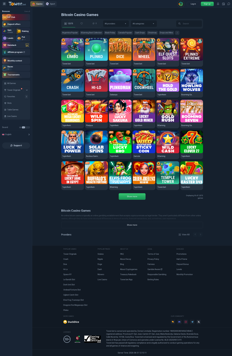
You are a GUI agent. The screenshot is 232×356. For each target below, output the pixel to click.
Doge (100, 264)
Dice (112, 60)
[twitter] (199, 322)
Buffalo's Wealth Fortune (96, 183)
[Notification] (218, 4)
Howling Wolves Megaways (191, 91)
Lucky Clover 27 (189, 152)
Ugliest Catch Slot (70, 295)
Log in (193, 4)
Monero (101, 274)
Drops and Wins (166, 33)
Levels (179, 269)
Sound (5, 127)
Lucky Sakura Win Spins (120, 122)
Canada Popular (125, 33)
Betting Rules (153, 279)
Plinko (89, 60)
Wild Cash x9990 (165, 152)
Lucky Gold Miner (142, 122)
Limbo (65, 60)
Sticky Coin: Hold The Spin (144, 152)
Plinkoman (115, 91)
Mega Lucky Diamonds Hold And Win (72, 122)
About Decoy (125, 259)
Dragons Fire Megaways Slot (75, 305)
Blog (122, 264)
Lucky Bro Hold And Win (120, 152)
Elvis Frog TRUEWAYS (120, 183)
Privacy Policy (153, 259)
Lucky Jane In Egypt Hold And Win (72, 183)
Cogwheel (139, 91)
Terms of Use (153, 254)
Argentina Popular (70, 33)
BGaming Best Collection (91, 33)
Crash (65, 91)
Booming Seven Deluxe (191, 122)
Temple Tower (164, 183)
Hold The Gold (164, 91)
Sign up (207, 4)
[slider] (24, 127)
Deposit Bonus (183, 264)
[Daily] (223, 4)
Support (18, 145)
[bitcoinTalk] (173, 322)
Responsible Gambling (157, 274)
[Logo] (19, 4)
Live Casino (102, 279)
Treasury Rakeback (128, 274)
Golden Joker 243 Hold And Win (144, 183)
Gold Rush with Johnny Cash (167, 122)
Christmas (152, 33)
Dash (100, 269)
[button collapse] (27, 90)
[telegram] (192, 322)
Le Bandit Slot (69, 279)
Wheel (137, 60)
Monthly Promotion (185, 274)
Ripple (100, 259)
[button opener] (4, 4)
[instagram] (186, 322)
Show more (132, 196)
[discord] (179, 322)
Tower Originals (70, 254)
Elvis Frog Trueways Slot (73, 300)
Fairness (151, 264)
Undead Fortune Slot (72, 290)
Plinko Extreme (189, 60)
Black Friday (110, 33)
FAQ (122, 254)
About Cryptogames (128, 269)
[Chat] (229, 4)
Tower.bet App (126, 279)
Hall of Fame (182, 259)
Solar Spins (91, 152)
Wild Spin (90, 122)
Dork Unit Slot (69, 285)
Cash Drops (140, 33)
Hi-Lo (88, 91)
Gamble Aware (154, 269)
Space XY (67, 274)
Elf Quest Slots (165, 60)
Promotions (181, 254)
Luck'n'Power (69, 152)
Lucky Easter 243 (190, 183)
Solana (101, 254)
